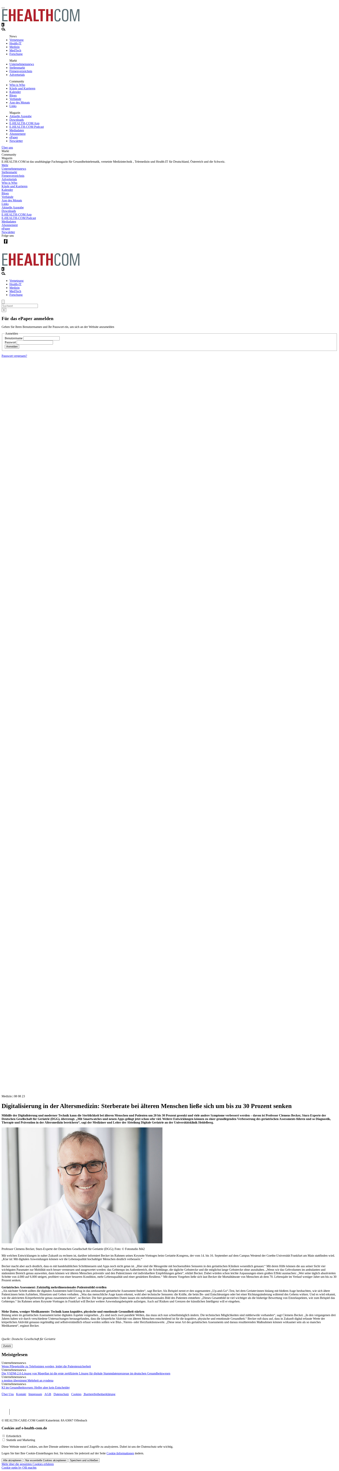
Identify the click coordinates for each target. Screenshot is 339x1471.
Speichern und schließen (84, 1460)
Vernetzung (16, 40)
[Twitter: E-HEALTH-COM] (14, 244)
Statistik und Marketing (20, 1440)
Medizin (14, 47)
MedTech (15, 50)
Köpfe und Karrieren (22, 88)
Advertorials (17, 74)
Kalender (15, 92)
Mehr (5, 165)
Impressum (35, 1394)
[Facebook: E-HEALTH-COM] (6, 244)
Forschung (16, 54)
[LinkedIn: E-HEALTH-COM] (22, 244)
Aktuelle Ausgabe (20, 116)
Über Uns (8, 1394)
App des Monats (19, 102)
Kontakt (21, 1394)
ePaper (13, 137)
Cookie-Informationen (120, 1453)
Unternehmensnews (21, 64)
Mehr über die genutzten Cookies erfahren (28, 1464)
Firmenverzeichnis (20, 71)
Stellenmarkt (17, 67)
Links (12, 106)
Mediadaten (16, 130)
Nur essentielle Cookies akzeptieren (45, 1460)
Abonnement (17, 133)
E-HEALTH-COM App (24, 123)
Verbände (15, 99)
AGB (47, 1394)
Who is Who (17, 85)
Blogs (13, 95)
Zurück (7, 1346)
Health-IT (15, 43)
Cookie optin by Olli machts (19, 1467)
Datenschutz (61, 1394)
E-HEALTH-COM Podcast (26, 126)
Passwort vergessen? (14, 355)
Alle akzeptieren (12, 1460)
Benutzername (14, 338)
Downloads (16, 119)
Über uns (7, 147)
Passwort (10, 342)
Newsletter (16, 141)
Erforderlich (13, 1436)
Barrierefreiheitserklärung (99, 1394)
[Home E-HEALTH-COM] (41, 21)
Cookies (76, 1394)
